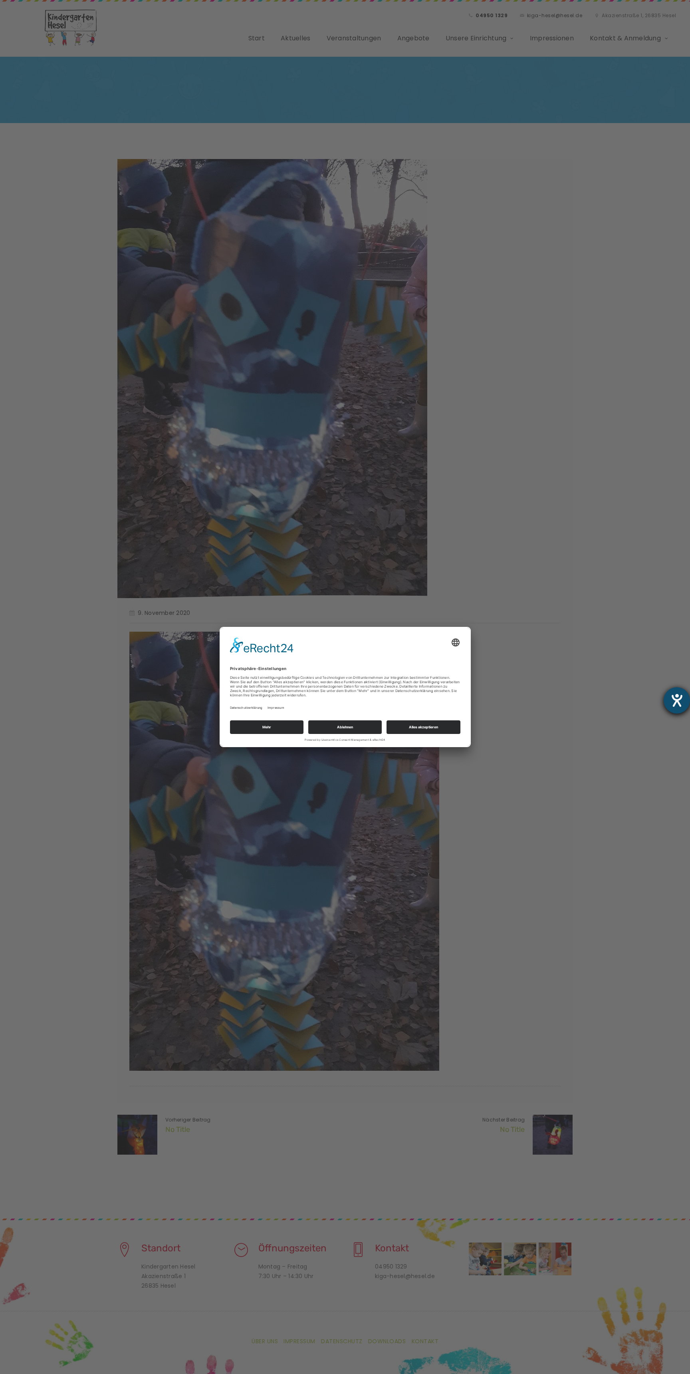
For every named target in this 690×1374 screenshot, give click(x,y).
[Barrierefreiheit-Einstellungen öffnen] (677, 700)
